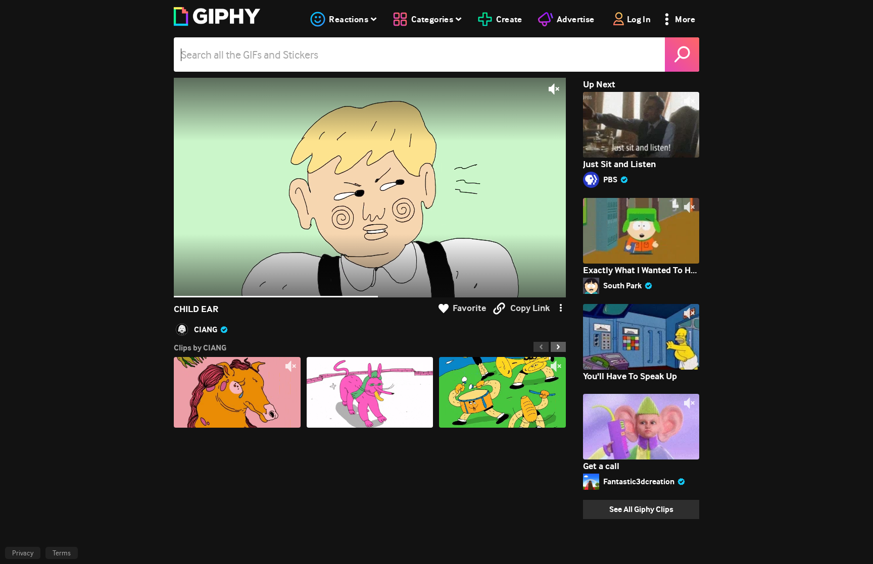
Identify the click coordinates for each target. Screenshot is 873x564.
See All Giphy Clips (641, 509)
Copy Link (530, 308)
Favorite (469, 308)
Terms (62, 553)
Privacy (22, 553)
